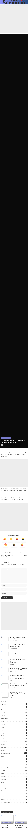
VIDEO (2, 796)
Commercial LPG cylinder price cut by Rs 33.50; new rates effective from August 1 (18, 661)
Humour (3, 744)
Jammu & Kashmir (6, 437)
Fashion (3, 724)
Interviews (3, 750)
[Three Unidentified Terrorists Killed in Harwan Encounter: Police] (5, 670)
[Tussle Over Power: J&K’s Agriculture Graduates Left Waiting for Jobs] (5, 695)
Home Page (4, 741)
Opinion (3, 770)
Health (2, 738)
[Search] (25, 2)
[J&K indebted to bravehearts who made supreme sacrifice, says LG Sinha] (21, 819)
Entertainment (4, 718)
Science (3, 776)
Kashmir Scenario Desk (8, 444)
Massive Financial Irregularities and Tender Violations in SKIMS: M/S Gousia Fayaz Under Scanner (18, 685)
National (3, 764)
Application (3, 704)
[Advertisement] (14, 19)
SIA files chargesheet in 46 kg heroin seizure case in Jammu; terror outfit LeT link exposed (17, 677)
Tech (2, 785)
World (2, 799)
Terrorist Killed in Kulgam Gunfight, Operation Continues (18, 645)
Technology (3, 788)
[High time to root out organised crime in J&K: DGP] (5, 639)
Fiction (2, 727)
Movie (2, 759)
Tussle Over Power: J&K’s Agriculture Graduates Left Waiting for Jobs (18, 693)
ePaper (3, 721)
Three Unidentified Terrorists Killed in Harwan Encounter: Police (18, 668)
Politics (2, 773)
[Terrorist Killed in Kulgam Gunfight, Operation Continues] (5, 646)
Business (3, 707)
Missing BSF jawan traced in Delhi (17, 653)
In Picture (3, 747)
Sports (2, 782)
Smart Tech (3, 779)
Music (2, 762)
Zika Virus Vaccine (5, 802)
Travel (2, 790)
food (2, 730)
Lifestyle (3, 756)
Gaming (3, 735)
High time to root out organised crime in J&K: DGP (17, 638)
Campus (3, 709)
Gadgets (3, 733)
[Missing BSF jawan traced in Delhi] (5, 654)
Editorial (3, 715)
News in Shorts (4, 767)
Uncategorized (4, 793)
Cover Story (4, 712)
